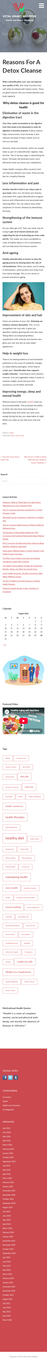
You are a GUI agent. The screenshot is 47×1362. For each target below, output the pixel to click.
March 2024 (7, 1228)
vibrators (8, 962)
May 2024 (7, 1220)
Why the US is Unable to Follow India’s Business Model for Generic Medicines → (35, 460)
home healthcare (27, 858)
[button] (43, 7)
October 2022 (8, 1295)
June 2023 (7, 1262)
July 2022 (6, 1303)
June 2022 (7, 1308)
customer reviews (11, 767)
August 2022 (8, 1299)
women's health (10, 990)
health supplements (11, 827)
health (20, 796)
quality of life (19, 435)
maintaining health (17, 877)
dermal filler (26, 767)
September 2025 (9, 1162)
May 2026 (7, 1137)
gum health (9, 796)
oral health (9, 917)
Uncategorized (8, 1110)
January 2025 (8, 1187)
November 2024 (9, 1195)
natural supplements (33, 907)
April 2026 (7, 1141)
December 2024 (9, 1191)
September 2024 (9, 1203)
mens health (12, 888)
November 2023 (9, 1245)
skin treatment (25, 934)
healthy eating (34, 839)
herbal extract (10, 849)
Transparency (29, 952)
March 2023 (7, 1274)
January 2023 (8, 1283)
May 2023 (7, 1266)
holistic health (24, 849)
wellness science (29, 981)
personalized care (23, 917)
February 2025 (8, 1182)
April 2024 (7, 1224)
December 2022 (9, 1287)
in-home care (25, 867)
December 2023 (9, 1241)
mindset (8, 897)
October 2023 (8, 1249)
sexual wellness (10, 934)
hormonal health (10, 867)
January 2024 (8, 1237)
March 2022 (7, 1320)
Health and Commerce (11, 1105)
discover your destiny (12, 787)
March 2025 (7, 1178)
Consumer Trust (21, 758)
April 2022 (7, 1316)
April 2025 (7, 1174)
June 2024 (7, 1216)
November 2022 (9, 1291)
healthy (30, 402)
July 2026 (6, 1128)
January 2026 (8, 1153)
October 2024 (8, 1199)
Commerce (7, 1097)
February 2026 (8, 1149)
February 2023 (8, 1278)
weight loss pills (25, 962)
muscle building (13, 907)
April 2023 (7, 1270)
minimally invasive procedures (26, 897)
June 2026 (7, 1132)
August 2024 (8, 1207)
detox (13, 435)
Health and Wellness (35, 796)
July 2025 (6, 1166)
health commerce (14, 806)
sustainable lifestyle (12, 943)
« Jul (4, 645)
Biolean (8, 758)
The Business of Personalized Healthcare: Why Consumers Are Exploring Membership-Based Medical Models (23, 536)
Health (11, 433)
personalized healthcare (13, 925)
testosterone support (12, 952)
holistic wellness (11, 858)
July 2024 (6, 1212)
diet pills (24, 777)
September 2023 (9, 1253)
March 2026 (7, 1145)
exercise (29, 787)
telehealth (27, 943)
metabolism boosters (30, 888)
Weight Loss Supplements (18, 972)
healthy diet (15, 838)
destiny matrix (10, 777)
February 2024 (8, 1232)
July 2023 (6, 1257)
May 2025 (7, 1170)
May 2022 (7, 1312)
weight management (12, 981)
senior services (30, 925)
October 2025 (8, 1157)
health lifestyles (15, 817)
